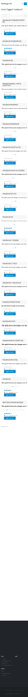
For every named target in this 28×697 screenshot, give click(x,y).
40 (5, 15)
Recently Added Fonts (6, 661)
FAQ (3, 671)
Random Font (4, 663)
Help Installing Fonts (6, 673)
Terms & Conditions (9, 693)
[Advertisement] (14, 635)
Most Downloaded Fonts (7, 665)
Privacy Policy (17, 693)
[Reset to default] (25, 15)
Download (10, 33)
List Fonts (4, 659)
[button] (12, 68)
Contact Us (4, 675)
